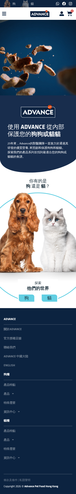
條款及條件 (11, 480)
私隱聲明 (24, 480)
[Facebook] (64, 4)
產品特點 (9, 384)
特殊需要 (9, 402)
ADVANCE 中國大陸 (16, 356)
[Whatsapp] (57, 4)
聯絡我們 (9, 347)
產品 (7, 393)
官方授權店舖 (12, 338)
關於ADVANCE (13, 329)
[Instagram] (70, 4)
